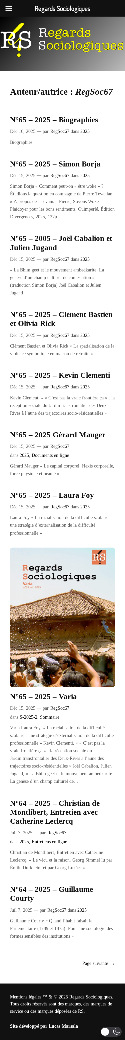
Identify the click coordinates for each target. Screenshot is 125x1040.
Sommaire (49, 717)
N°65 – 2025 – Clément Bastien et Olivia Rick (61, 319)
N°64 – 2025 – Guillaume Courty (51, 893)
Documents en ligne (50, 455)
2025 (85, 131)
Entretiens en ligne (49, 841)
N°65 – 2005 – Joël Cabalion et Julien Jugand (61, 243)
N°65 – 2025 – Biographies (54, 120)
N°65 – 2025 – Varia (43, 696)
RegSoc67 (59, 131)
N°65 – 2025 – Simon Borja (55, 164)
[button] (111, 1032)
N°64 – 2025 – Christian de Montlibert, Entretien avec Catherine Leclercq (55, 812)
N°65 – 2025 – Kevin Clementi (60, 375)
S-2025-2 (28, 717)
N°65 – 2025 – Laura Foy (52, 495)
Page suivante (98, 963)
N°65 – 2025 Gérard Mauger (57, 435)
